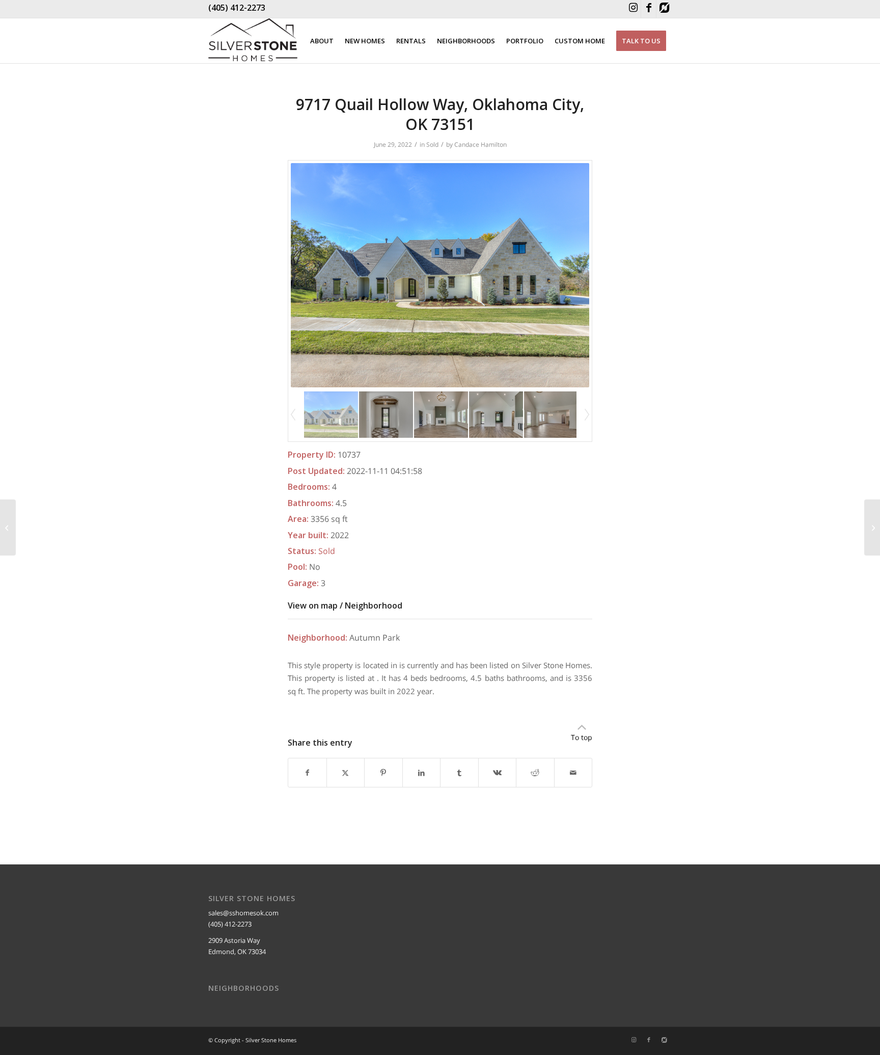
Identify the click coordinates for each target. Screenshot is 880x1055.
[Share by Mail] (573, 772)
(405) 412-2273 (236, 7)
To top (581, 737)
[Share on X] (346, 772)
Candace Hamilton (480, 144)
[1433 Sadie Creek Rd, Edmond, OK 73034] (8, 527)
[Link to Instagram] (633, 9)
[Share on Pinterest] (383, 772)
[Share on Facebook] (307, 772)
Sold (432, 144)
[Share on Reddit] (535, 772)
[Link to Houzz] (664, 9)
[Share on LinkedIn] (422, 772)
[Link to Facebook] (648, 9)
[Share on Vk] (497, 772)
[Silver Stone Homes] (252, 40)
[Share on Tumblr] (459, 772)
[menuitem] (322, 40)
